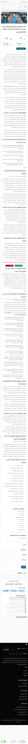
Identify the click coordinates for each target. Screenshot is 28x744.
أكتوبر (21, 6)
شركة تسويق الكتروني (12, 722)
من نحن (25, 670)
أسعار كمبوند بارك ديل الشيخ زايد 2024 (16, 603)
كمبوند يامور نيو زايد (19, 465)
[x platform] (16, 653)
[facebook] (20, 653)
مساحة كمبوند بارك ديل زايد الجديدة (17, 601)
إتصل (20, 590)
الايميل (24, 555)
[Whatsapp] (4, 741)
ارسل (23, 567)
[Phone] (2, 741)
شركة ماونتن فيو (23, 696)
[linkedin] (13, 653)
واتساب (18, 265)
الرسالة (24, 560)
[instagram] (9, 653)
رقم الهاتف (23, 550)
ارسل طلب (21, 48)
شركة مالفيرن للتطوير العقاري (14, 741)
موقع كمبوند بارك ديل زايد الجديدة (17, 597)
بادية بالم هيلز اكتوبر (22, 712)
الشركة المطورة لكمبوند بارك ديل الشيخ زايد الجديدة (14, 611)
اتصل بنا (9, 265)
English (5, 1)
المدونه (25, 675)
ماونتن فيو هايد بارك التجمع (20, 709)
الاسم (24, 544)
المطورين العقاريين (22, 686)
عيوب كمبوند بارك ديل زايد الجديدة (17, 609)
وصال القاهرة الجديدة (22, 714)
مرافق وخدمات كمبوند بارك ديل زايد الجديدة (16, 605)
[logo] (24, 2)
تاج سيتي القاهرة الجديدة (21, 707)
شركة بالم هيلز (23, 694)
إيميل (5, 590)
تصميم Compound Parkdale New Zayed (16, 599)
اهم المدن (24, 683)
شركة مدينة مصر (23, 699)
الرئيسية (25, 6)
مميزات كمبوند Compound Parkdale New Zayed (15, 607)
